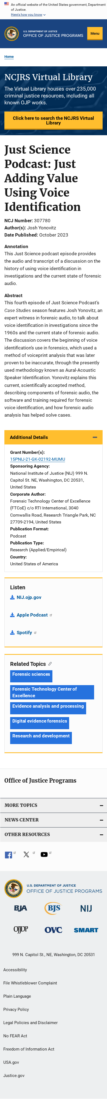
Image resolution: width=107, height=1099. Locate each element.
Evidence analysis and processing (48, 706)
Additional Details (29, 437)
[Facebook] (10, 856)
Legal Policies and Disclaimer (30, 1022)
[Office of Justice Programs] (11, 33)
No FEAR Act (15, 1035)
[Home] (53, 34)
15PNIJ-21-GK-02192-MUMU (37, 459)
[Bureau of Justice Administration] (20, 912)
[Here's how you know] (53, 9)
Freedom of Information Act (28, 1049)
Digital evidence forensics (39, 721)
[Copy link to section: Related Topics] (49, 663)
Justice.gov (13, 1075)
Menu (95, 33)
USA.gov (11, 1062)
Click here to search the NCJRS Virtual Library (53, 120)
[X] (28, 856)
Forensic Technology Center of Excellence (44, 692)
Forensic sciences (31, 674)
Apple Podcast (33, 615)
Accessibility (15, 969)
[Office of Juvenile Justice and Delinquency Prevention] (21, 934)
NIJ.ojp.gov (29, 597)
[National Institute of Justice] (86, 912)
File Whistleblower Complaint (30, 983)
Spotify (25, 632)
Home (9, 57)
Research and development (41, 736)
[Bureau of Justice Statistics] (53, 915)
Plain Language (17, 996)
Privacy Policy (16, 1009)
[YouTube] (46, 856)
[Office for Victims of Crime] (53, 934)
